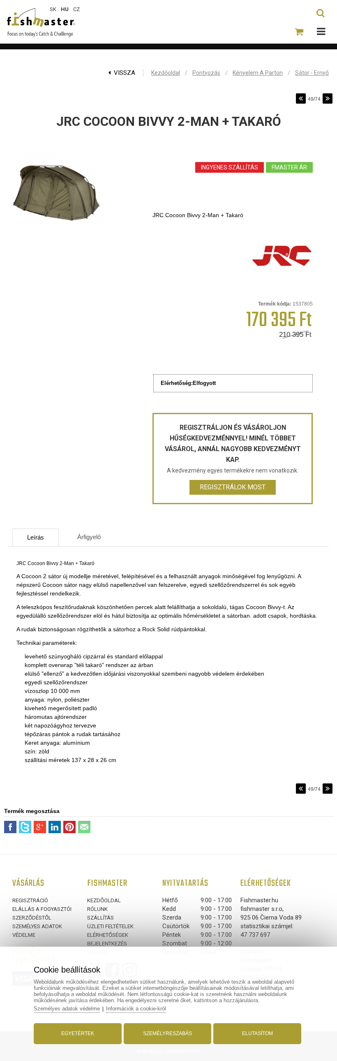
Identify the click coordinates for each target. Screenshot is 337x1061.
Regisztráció (30, 900)
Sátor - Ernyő (312, 72)
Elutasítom (257, 1033)
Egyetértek (77, 1033)
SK (53, 9)
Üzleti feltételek (110, 926)
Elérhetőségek (107, 935)
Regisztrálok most (232, 487)
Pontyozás (206, 72)
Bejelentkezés (107, 944)
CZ (76, 9)
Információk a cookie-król (136, 1008)
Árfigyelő (89, 536)
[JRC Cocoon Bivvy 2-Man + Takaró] (56, 243)
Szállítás (100, 918)
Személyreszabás (167, 1033)
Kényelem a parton (258, 72)
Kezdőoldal (165, 72)
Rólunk (97, 909)
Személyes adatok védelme (67, 1008)
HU (65, 9)
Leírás (35, 537)
